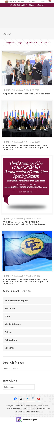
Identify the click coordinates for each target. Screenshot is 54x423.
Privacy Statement (13, 408)
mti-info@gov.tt (37, 5)
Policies (8, 332)
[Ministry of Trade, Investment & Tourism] (27, 13)
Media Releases (13, 324)
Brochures (10, 308)
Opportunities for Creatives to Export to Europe (26, 93)
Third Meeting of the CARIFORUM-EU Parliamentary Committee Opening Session (24, 223)
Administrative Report (16, 300)
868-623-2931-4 (20, 5)
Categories (9, 43)
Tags (20, 43)
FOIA (7, 316)
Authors (32, 43)
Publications (11, 339)
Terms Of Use (29, 408)
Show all (46, 43)
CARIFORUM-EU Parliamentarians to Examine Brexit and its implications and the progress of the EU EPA (25, 147)
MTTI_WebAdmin (13, 90)
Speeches (9, 347)
